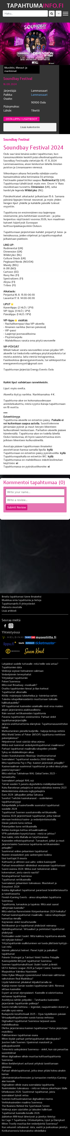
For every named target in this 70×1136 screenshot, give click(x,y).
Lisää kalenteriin (30, 127)
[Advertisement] (35, 557)
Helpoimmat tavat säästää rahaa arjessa (23, 741)
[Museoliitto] (46, 637)
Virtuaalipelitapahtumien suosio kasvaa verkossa (28, 1017)
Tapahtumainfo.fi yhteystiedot (18, 603)
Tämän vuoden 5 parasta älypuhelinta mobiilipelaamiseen (33, 784)
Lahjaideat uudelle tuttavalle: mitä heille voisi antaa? (30, 663)
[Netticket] (30, 642)
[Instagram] (10, 625)
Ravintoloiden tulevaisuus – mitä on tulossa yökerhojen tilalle (34, 1088)
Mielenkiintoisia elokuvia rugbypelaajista (23, 791)
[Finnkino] (13, 651)
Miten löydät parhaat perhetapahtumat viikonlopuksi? (31, 1038)
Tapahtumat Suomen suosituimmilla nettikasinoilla (29, 812)
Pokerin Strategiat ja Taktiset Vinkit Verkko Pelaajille (30, 957)
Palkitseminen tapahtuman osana (20, 1035)
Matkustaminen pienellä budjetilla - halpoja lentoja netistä (33, 731)
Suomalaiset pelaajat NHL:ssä (18, 780)
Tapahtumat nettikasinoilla (16, 879)
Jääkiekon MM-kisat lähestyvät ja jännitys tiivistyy (28, 1116)
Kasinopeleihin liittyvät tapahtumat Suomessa (26, 961)
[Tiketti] (21, 642)
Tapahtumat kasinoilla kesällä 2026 (21, 1113)
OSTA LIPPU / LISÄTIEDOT (21, 119)
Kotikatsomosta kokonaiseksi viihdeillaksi (24, 1130)
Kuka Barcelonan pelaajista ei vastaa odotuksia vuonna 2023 (34, 787)
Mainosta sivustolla (12, 607)
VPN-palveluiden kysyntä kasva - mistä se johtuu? (29, 833)
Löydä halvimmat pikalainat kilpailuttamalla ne (27, 982)
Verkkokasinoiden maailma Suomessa (22, 1102)
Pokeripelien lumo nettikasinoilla (19, 826)
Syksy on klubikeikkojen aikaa (18, 752)
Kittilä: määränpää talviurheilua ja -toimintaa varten (29, 695)
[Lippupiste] (10, 642)
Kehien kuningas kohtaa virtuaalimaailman (24, 830)
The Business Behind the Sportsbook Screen (26, 1106)
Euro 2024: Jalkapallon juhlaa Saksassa (22, 794)
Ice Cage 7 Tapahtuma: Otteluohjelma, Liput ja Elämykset (33, 1120)
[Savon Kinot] (34, 651)
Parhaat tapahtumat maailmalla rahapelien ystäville (29, 748)
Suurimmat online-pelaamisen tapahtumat (25, 851)
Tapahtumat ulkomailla (14, 692)
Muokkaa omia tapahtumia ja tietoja (21, 600)
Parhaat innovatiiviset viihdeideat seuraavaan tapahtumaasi (33, 865)
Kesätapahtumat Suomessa (17, 876)
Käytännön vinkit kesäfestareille (19, 922)
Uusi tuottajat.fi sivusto (14, 858)
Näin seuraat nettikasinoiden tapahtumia (24, 713)
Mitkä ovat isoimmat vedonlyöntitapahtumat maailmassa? (33, 745)
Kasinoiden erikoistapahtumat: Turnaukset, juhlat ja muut (33, 840)
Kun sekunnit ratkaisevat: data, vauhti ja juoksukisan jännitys (34, 1127)
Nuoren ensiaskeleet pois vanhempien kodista (27, 854)
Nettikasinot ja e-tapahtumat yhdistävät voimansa (29, 925)
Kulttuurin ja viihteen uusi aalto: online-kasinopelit (29, 861)
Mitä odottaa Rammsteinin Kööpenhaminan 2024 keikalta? (34, 911)
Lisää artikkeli (9, 610)
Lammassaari (39, 95)
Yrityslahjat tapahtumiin (15, 678)
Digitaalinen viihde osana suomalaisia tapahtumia (28, 1084)
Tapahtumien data (12, 667)
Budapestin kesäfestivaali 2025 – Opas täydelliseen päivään (34, 1014)
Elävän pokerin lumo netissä (17, 823)
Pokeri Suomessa (11, 681)
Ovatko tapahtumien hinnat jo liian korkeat (25, 688)
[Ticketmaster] (45, 642)
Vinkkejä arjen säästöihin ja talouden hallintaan (27, 1109)
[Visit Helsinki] (13, 637)
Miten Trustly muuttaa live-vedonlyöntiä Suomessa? (30, 1123)
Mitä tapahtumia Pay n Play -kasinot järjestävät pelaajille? (33, 762)
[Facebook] (5, 625)
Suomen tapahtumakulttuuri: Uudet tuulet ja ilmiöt (29, 964)
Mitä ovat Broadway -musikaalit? (19, 685)
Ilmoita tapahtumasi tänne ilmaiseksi (21, 596)
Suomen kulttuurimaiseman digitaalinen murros (27, 1098)
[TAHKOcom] (30, 637)
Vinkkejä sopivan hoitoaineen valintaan (22, 670)
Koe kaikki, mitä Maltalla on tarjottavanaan (25, 837)
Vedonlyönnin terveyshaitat (16, 674)
